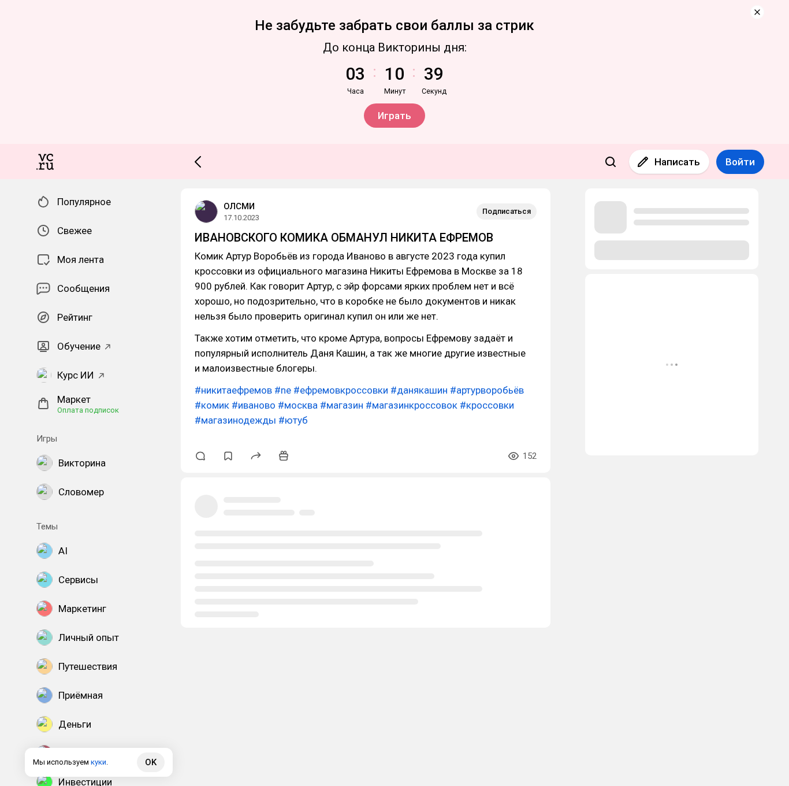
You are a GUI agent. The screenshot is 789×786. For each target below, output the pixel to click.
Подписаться (506, 211)
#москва (298, 405)
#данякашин (419, 390)
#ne (282, 390)
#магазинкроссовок (411, 405)
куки (98, 762)
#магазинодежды (235, 420)
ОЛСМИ (239, 206)
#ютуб (293, 420)
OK (151, 762)
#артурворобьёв (487, 390)
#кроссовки (487, 405)
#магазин (341, 405)
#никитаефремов (233, 390)
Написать (677, 162)
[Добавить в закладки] (228, 456)
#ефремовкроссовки (340, 390)
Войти (740, 162)
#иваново (254, 405)
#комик (212, 405)
